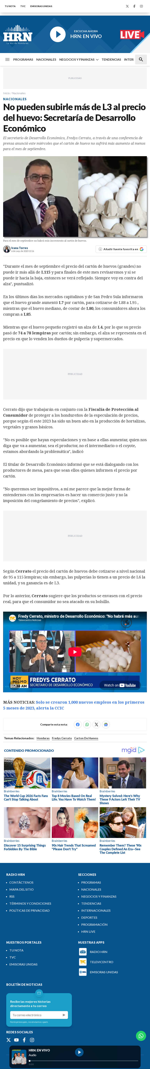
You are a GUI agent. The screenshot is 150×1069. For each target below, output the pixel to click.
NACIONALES (46, 59)
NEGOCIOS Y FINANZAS (77, 59)
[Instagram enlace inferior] (32, 1040)
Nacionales (19, 93)
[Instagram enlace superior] (141, 6)
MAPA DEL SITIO (21, 889)
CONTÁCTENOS (21, 882)
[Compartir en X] (96, 724)
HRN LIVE (88, 931)
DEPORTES (89, 917)
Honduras (43, 738)
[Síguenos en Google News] (106, 724)
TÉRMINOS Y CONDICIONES (30, 903)
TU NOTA (10, 6)
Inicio (6, 93)
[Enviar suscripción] (64, 1015)
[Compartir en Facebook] (78, 724)
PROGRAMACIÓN (94, 924)
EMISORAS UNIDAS (41, 6)
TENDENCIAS (111, 59)
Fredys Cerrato (62, 738)
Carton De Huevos (86, 738)
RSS (11, 896)
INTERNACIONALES (96, 910)
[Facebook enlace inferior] (24, 1040)
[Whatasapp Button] (141, 1036)
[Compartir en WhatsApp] (87, 724)
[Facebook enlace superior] (134, 6)
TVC (23, 6)
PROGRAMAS (23, 59)
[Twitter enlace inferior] (8, 1040)
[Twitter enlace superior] (127, 6)
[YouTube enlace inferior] (16, 1040)
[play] (79, 1052)
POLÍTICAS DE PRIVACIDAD (29, 910)
